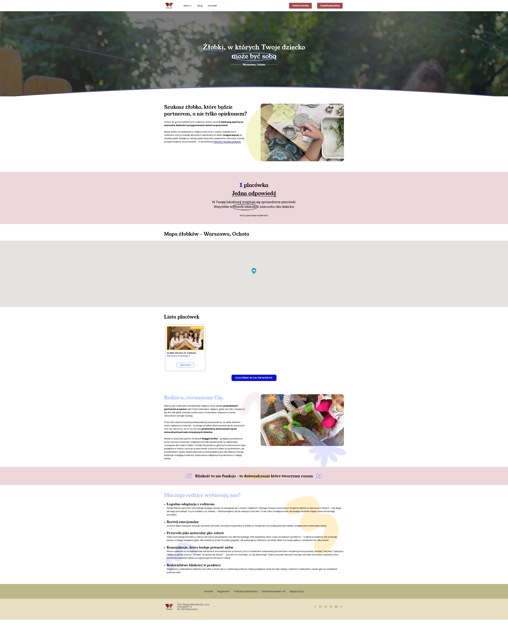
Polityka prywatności (246, 591)
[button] (253, 271)
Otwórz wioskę (300, 5)
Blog (200, 5)
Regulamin (223, 591)
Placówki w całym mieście (253, 377)
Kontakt (212, 5)
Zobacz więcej (185, 365)
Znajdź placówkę (329, 5)
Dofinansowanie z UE (273, 591)
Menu (187, 5)
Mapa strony (297, 591)
